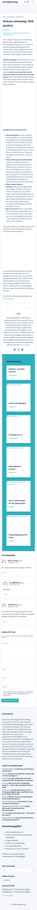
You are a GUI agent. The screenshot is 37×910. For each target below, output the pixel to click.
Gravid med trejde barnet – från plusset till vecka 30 (18, 819)
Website (5, 687)
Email (4, 678)
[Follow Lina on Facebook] (14, 349)
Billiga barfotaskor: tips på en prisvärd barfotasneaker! (16, 808)
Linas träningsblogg (18, 843)
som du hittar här (8, 299)
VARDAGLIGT (25, 33)
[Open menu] (33, 1)
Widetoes (31, 340)
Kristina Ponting (7, 769)
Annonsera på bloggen (9, 895)
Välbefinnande (17, 33)
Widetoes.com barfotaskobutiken (13, 854)
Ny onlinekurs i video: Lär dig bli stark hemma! (17, 802)
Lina (18, 313)
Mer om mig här (25, 345)
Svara (4, 572)
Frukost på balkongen (17, 403)
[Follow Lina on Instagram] (22, 349)
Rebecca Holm (13, 561)
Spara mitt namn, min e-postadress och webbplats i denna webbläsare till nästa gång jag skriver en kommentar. (18, 693)
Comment (6, 643)
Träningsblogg (7, 33)
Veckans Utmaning (8, 34)
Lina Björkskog (14, 583)
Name (4, 669)
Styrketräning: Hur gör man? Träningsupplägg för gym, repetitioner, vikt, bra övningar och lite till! (17, 792)
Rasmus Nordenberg (8, 801)
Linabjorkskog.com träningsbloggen (13, 856)
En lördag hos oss (16, 435)
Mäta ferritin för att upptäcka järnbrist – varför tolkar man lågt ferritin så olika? (17, 785)
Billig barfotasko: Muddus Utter (12, 806)
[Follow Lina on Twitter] (18, 349)
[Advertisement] (18, 107)
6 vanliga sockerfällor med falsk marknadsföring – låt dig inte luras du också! (17, 779)
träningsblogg (18, 724)
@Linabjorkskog (16, 846)
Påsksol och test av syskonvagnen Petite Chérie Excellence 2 (17, 798)
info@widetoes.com (16, 832)
